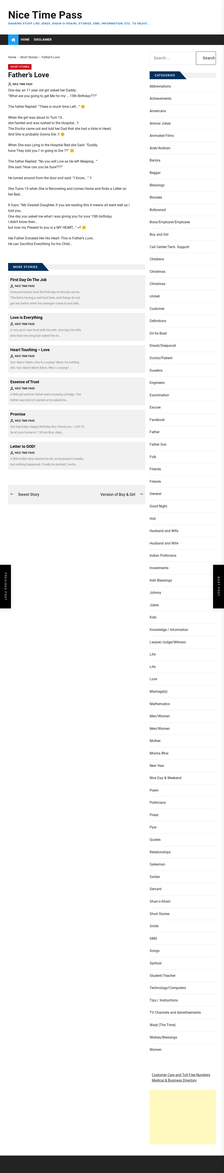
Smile (154, 926)
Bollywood (158, 210)
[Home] (13, 40)
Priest (154, 815)
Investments (159, 568)
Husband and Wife (164, 531)
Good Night (158, 506)
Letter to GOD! (22, 446)
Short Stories (19, 66)
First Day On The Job (28, 279)
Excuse (155, 407)
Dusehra (156, 370)
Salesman (157, 864)
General (155, 494)
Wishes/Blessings (163, 1037)
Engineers (157, 383)
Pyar (153, 827)
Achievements (160, 98)
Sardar (155, 877)
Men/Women (160, 716)
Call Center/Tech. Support (169, 247)
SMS (153, 938)
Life (153, 654)
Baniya (155, 160)
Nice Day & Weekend (165, 778)
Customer (157, 309)
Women (155, 1050)
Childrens (157, 259)
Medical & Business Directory (174, 1080)
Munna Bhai (159, 753)
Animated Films (162, 136)
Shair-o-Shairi (160, 901)
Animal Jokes (160, 123)
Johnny (155, 593)
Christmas (157, 272)
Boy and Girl (159, 234)
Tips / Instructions (164, 1000)
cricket (155, 296)
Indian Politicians (163, 555)
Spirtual (156, 963)
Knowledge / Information (169, 630)
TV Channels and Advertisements (175, 1012)
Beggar (155, 173)
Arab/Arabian (160, 148)
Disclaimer (43, 39)
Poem (154, 790)
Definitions (158, 321)
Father (154, 432)
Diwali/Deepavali (163, 345)
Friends (155, 469)
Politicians (158, 802)
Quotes (155, 840)
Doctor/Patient (161, 358)
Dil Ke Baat (158, 333)
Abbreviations (160, 86)
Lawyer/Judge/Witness (168, 642)
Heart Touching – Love (30, 349)
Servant (155, 889)
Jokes (154, 605)
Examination (159, 395)
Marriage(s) (159, 691)
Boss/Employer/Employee (170, 222)
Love (153, 679)
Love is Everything (26, 317)
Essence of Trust (24, 382)
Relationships (160, 852)
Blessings (157, 185)
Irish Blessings (161, 580)
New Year (157, 766)
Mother (155, 741)
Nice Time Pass (45, 15)
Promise (17, 414)
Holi (153, 519)
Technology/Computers (168, 988)
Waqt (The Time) (163, 1025)
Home (25, 39)
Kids (153, 617)
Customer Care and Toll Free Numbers (181, 1075)
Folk (153, 457)
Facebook (157, 420)
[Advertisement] (183, 1117)
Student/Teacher (162, 976)
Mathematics (160, 704)
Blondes (156, 197)
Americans (158, 111)
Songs (154, 951)
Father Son (158, 444)
